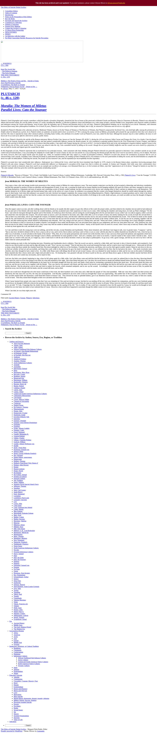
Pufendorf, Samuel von (21, 565)
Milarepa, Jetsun (19, 525)
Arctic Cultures (23, 660)
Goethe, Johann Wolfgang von (24, 444)
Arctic (16, 637)
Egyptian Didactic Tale (21, 417)
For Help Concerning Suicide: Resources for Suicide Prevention (26, 38)
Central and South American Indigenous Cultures (30, 394)
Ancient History (14, 298)
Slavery (16, 714)
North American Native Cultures (29, 664)
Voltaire (16, 606)
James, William (19, 482)
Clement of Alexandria (21, 401)
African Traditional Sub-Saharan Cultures (28, 349)
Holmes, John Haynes (21, 465)
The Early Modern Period (22, 627)
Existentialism (18, 687)
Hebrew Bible (18, 451)
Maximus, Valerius (20, 521)
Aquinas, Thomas (20, 361)
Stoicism (16, 718)
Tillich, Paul (18, 594)
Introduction (9, 15)
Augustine (17, 367)
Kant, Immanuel (19, 494)
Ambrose (17, 357)
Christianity (17, 650)
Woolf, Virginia (19, 617)
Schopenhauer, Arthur (21, 577)
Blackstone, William (20, 380)
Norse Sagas (18, 546)
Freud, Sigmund (19, 432)
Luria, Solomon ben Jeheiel (23, 507)
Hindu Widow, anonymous (23, 457)
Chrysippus (17, 397)
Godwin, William (19, 442)
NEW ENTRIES (11, 32)
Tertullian (17, 592)
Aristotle (16, 365)
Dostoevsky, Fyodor (20, 413)
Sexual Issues (18, 710)
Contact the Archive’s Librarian (15, 28)
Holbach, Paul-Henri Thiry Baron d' (26, 463)
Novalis (16, 550)
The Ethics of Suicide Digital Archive (13, 7)
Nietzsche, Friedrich (20, 542)
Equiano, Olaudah (20, 421)
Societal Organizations (21, 716)
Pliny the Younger (20, 559)
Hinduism (17, 654)
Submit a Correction (12, 24)
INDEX (8, 34)
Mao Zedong (18, 511)
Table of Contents (11, 13)
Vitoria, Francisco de (21, 604)
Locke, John (18, 504)
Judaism (16, 669)
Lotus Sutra (17, 505)
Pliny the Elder (19, 558)
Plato (15, 556)
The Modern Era (19, 629)
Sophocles (17, 583)
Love (15, 693)
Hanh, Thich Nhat (20, 448)
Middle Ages (18, 625)
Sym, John (17, 588)
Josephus (17, 488)
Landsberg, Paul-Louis (21, 498)
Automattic (40, 731)
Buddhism (17, 648)
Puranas (16, 567)
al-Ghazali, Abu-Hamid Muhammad (26, 351)
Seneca (16, 579)
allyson (5, 88)
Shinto (16, 673)
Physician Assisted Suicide (23, 702)
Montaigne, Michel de (21, 532)
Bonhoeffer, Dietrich (21, 382)
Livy (15, 502)
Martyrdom (17, 694)
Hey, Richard (18, 455)
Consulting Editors (11, 11)
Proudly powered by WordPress (11, 731)
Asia (15, 639)
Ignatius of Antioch (20, 477)
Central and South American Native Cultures (33, 662)
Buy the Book (10, 19)
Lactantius (17, 496)
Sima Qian (17, 581)
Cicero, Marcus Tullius (21, 399)
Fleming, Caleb (19, 430)
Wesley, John (18, 610)
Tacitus (16, 590)
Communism (18, 679)
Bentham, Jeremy (19, 376)
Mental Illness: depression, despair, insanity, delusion (31, 698)
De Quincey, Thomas (21, 407)
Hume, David (18, 471)
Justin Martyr (18, 492)
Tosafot (16, 596)
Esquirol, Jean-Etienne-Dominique (25, 423)
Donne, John (18, 411)
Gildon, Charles (19, 438)
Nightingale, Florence (21, 544)
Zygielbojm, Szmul (20, 619)
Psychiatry (17, 706)
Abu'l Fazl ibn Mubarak (22, 343)
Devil (15, 683)
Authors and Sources (16, 341)
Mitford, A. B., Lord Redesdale (24, 531)
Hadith (16, 446)
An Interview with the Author (15, 36)
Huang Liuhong (19, 469)
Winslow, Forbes (19, 613)
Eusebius (17, 426)
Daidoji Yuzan (18, 405)
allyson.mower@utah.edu (116, 3)
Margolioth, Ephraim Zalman (23, 513)
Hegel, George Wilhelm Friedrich (25, 453)
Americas (17, 635)
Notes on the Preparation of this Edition (18, 17)
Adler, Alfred (18, 347)
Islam (15, 667)
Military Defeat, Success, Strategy (25, 700)
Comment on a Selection (13, 22)
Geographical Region (16, 631)
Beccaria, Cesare (19, 374)
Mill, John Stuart (19, 529)
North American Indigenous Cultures (26, 548)
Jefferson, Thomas (20, 486)
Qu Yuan (17, 569)
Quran (16, 571)
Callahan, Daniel (19, 388)
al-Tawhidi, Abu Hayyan (22, 355)
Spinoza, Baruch (19, 585)
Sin (15, 712)
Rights (16, 708)
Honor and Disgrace (20, 689)
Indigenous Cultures (20, 656)
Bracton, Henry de (20, 384)
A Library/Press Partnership (14, 30)
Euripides (17, 424)
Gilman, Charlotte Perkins (22, 440)
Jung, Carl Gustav (20, 490)
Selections (36, 298)
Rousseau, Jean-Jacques (22, 573)
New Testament (19, 540)
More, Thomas (19, 536)
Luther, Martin (18, 509)
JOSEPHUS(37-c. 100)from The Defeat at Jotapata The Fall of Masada (9, 68)
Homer (16, 467)
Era (10, 621)
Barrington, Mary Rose (21, 372)
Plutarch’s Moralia (7, 175)
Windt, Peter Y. (19, 612)
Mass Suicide (18, 696)
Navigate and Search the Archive (16, 21)
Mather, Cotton (19, 517)
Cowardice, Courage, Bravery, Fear (26, 681)
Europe (22, 298)
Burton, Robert (19, 386)
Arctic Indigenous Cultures (23, 363)
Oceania (16, 644)
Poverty (16, 704)
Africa (16, 633)
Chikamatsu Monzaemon (22, 396)
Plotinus (16, 561)
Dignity (16, 685)
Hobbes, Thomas (19, 461)
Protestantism (18, 671)
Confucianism (18, 652)
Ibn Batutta (17, 473)
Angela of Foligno (20, 359)
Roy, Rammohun (19, 575)
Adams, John (18, 345)
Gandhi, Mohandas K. (21, 434)
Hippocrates (18, 459)
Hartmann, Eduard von (21, 450)
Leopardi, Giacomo (20, 500)
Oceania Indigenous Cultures (23, 552)
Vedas (16, 602)
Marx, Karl (17, 515)
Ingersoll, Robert (19, 478)
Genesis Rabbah (19, 436)
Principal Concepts (15, 675)
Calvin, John (18, 390)
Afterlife (16, 677)
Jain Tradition (18, 480)
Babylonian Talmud (20, 369)
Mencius (16, 523)
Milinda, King (18, 527)
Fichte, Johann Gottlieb (21, 428)
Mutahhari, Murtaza (20, 538)
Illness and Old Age (20, 691)
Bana (15, 370)
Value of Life (18, 720)
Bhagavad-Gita (19, 378)
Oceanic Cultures (24, 666)
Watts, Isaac (18, 608)
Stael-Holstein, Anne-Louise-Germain (26, 586)
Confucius (17, 403)
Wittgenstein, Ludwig (21, 615)
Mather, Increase (19, 519)
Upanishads (18, 598)
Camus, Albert (18, 392)
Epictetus (17, 419)
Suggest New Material (12, 26)
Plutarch (29, 298)
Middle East (18, 642)
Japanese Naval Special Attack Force (26, 484)
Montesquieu (18, 534)
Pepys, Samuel (19, 554)
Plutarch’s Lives (130, 175)
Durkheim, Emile (19, 415)
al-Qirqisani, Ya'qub (20, 353)
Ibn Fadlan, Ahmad (20, 475)
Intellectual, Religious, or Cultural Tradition (24, 646)
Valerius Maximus (20, 600)
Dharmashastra (19, 409)
